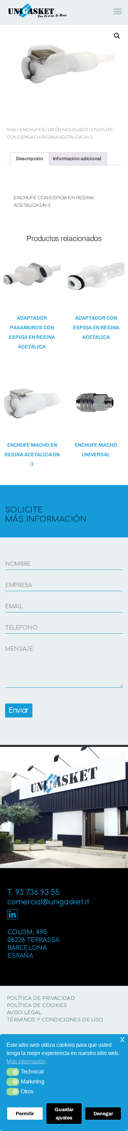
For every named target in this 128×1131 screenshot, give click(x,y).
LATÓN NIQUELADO (68, 129)
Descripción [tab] (29, 158)
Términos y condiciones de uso (55, 1019)
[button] (12, 1072)
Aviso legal (24, 1012)
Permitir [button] (25, 1113)
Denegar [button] (103, 1113)
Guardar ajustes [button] (64, 1113)
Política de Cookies (37, 1005)
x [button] (122, 1039)
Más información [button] (26, 1061)
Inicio (11, 129)
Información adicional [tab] (77, 158)
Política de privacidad (41, 998)
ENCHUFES (32, 129)
